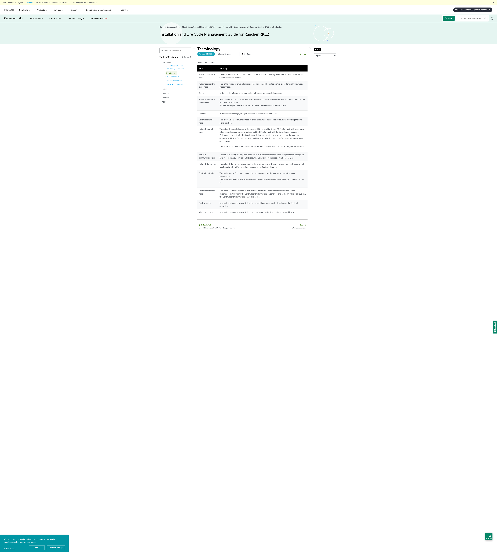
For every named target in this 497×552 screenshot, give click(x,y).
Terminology (171, 73)
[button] (488, 536)
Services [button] (57, 10)
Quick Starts (55, 18)
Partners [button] (74, 10)
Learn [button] (123, 10)
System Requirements (174, 84)
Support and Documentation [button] (99, 10)
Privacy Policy (9, 548)
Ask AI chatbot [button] (29, 3)
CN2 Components (173, 76)
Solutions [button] (23, 10)
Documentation (14, 18)
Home (162, 27)
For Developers (99, 18)
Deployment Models (174, 80)
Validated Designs (75, 18)
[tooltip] (317, 49)
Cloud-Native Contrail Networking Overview (175, 67)
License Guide (36, 18)
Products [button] (40, 10)
